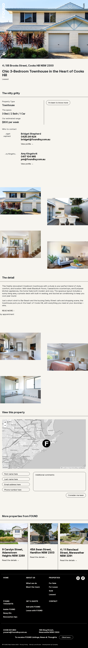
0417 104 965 (28, 156)
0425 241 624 (28, 136)
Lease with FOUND (34, 610)
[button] (46, 443)
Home (6, 578)
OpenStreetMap (73, 468)
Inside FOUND (9, 609)
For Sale (52, 583)
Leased (52, 594)
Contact (53, 601)
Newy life (7, 613)
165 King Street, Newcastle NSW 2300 (49, 631)
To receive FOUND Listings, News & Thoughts (36, 637)
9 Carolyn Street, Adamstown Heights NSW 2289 (13, 552)
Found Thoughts (8, 602)
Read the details (9, 560)
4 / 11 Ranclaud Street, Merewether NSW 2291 (72, 552)
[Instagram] (78, 578)
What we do (31, 583)
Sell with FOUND (33, 607)
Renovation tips (10, 617)
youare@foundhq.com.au (15, 632)
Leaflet (64, 468)
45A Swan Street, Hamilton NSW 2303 (42, 551)
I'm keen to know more (58, 103)
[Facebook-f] (83, 578)
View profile (26, 144)
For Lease (53, 587)
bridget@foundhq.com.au (35, 139)
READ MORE (7, 310)
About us (30, 578)
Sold (51, 591)
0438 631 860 (9, 630)
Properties (54, 578)
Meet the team (33, 587)
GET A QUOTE (32, 601)
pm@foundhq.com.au (33, 159)
